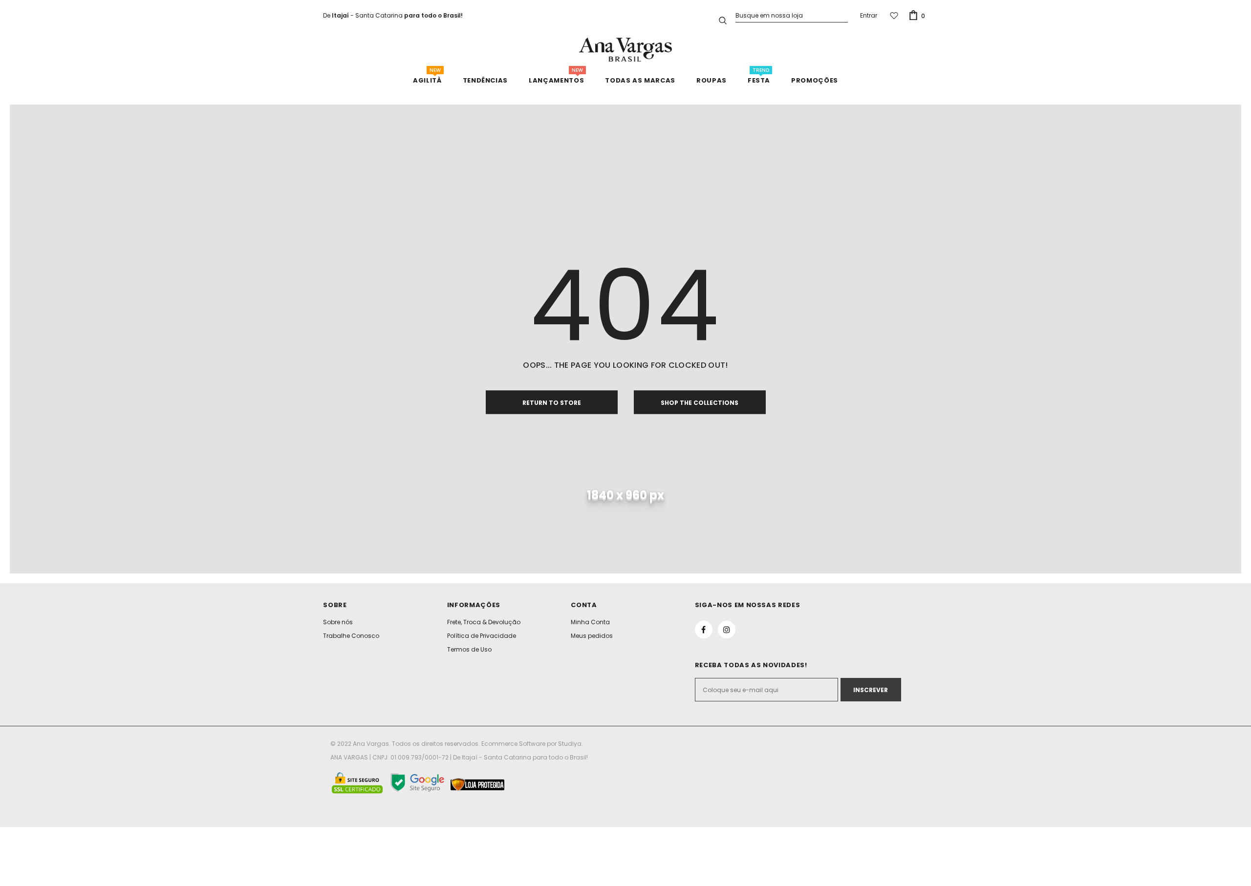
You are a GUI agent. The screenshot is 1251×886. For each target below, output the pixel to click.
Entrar (868, 15)
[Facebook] (703, 629)
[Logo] (625, 50)
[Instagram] (726, 629)
